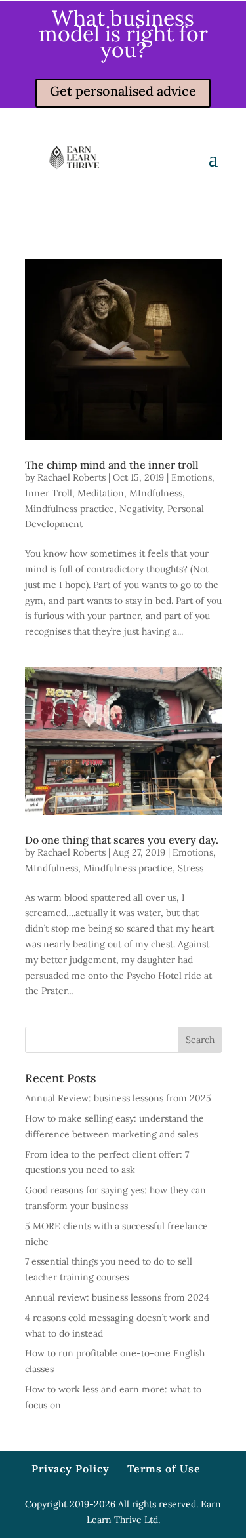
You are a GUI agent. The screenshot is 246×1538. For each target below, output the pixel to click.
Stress (190, 868)
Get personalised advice (123, 91)
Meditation (100, 493)
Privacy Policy (70, 1468)
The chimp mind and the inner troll (112, 464)
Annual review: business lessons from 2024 (117, 1297)
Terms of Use (164, 1468)
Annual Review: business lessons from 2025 (118, 1098)
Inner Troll (48, 493)
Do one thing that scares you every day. (121, 839)
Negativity (140, 509)
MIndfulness (155, 493)
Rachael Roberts (71, 477)
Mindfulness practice (69, 509)
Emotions (191, 477)
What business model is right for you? (123, 34)
